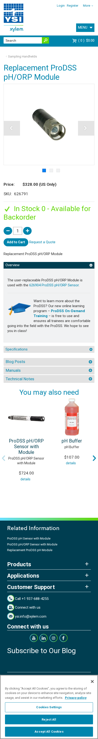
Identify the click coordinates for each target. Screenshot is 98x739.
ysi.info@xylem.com (30, 616)
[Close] (92, 681)
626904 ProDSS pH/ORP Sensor (54, 285)
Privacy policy (76, 697)
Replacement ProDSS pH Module (29, 550)
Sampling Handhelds (22, 56)
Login (61, 5)
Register (72, 5)
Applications (23, 575)
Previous (3, 458)
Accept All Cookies (48, 731)
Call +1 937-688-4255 (32, 599)
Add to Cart (16, 242)
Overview (12, 265)
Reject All (49, 719)
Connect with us (27, 607)
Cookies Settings (49, 707)
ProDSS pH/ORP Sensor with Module (26, 446)
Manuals (13, 370)
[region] (49, 707)
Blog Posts (15, 361)
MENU (82, 27)
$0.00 (86, 40)
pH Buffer (72, 441)
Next (94, 458)
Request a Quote (42, 242)
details (25, 479)
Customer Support (31, 587)
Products (19, 564)
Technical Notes (20, 378)
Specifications (16, 349)
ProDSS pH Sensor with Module (28, 538)
